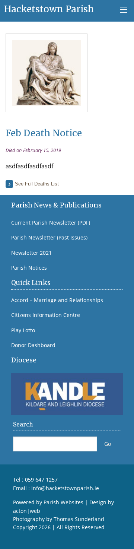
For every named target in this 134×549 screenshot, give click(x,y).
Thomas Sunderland (79, 519)
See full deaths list (37, 184)
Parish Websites (63, 502)
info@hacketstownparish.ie (65, 488)
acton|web (26, 510)
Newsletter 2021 (31, 253)
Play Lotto (23, 330)
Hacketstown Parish (49, 9)
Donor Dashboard (33, 345)
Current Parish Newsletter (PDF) (50, 222)
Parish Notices (29, 267)
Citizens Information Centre (45, 315)
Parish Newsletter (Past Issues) (49, 237)
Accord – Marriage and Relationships (57, 300)
